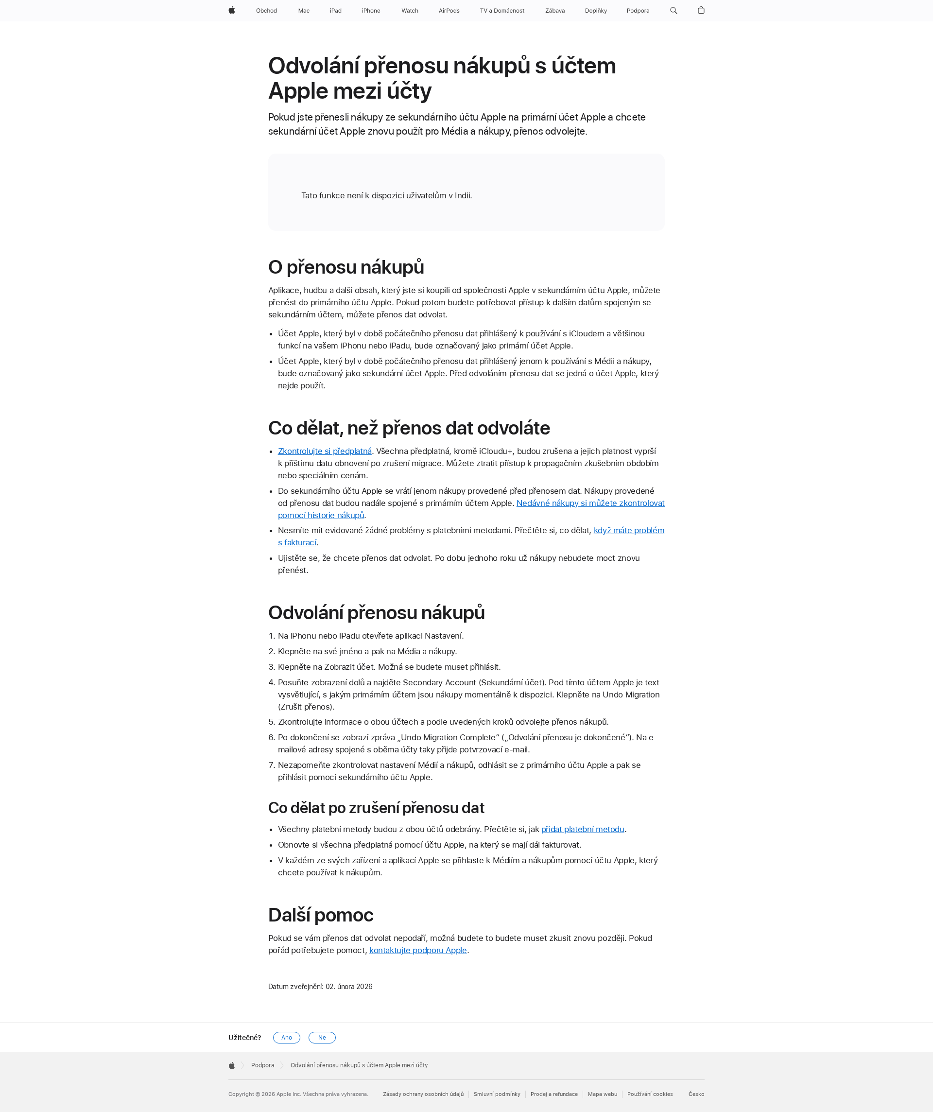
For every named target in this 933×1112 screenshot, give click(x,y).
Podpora (263, 1065)
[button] (673, 10)
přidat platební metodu (582, 829)
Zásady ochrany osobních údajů (423, 1094)
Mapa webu (602, 1094)
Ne (322, 1037)
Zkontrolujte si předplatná (325, 451)
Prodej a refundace (554, 1094)
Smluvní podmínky (497, 1094)
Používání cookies (650, 1094)
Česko (697, 1094)
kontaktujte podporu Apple (418, 950)
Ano (286, 1037)
